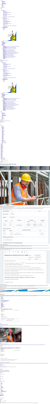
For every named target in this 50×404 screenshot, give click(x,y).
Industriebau (8, 55)
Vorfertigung (4, 58)
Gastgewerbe (9, 51)
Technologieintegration (4, 3)
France (2, 132)
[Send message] (5, 400)
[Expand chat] (0, 399)
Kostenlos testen (4, 60)
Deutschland (3, 131)
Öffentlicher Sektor (11, 52)
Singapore (2, 146)
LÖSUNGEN (3, 45)
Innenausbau (4, 57)
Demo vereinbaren (1, 60)
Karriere (2, 5)
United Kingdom (3, 140)
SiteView (4, 34)
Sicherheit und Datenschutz (4, 115)
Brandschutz (9, 56)
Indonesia (3, 128)
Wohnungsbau (8, 108)
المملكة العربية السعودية (3, 158)
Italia (2, 133)
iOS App (1, 393)
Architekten (3, 44)
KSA (2, 141)
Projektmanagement (2, 306)
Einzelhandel (9, 49)
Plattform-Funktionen (4, 17)
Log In (6, 60)
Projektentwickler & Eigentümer (4, 42)
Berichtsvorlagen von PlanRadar (5, 208)
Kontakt (1, 7)
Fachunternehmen (3, 43)
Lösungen (3, 10)
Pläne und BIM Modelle (6, 19)
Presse (2, 118)
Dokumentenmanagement (7, 21)
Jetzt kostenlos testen (1, 296)
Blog (2, 2)
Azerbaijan (2, 145)
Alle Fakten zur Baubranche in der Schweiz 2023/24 (5, 300)
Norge (1, 151)
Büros (10, 53)
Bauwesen (11, 46)
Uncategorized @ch (2, 298)
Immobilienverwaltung (6, 14)
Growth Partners (2, 387)
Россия (2, 135)
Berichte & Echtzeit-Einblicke (7, 23)
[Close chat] (1, 399)
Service (1, 0)
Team (2, 6)
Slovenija (3, 138)
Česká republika (3, 130)
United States (2, 144)
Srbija (2, 137)
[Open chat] (0, 401)
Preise (1, 386)
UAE (2, 142)
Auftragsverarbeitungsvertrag (3, 391)
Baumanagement (7, 12)
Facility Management (9, 48)
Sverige (2, 139)
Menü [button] (7, 60)
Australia (3, 127)
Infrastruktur (8, 50)
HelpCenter (3, 1)
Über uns (2, 4)
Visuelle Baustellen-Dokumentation (5, 27)
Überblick (3, 41)
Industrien (3, 100)
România (3, 136)
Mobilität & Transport (8, 54)
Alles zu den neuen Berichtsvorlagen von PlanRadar (6, 249)
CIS (2, 129)
